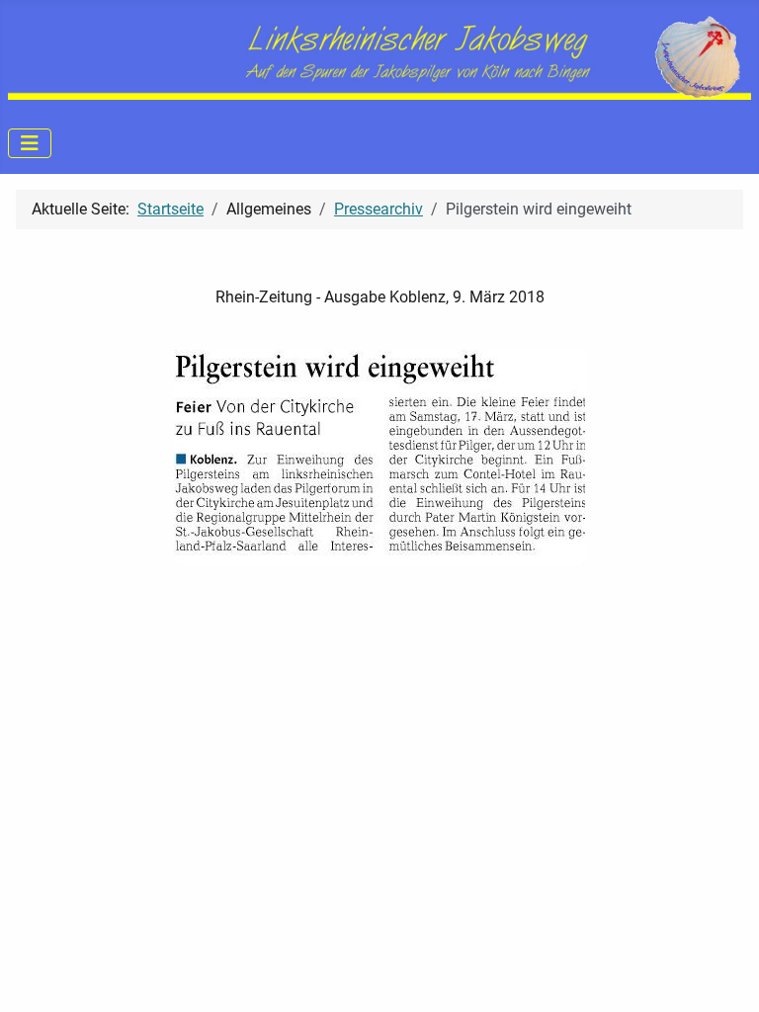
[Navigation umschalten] (29, 143)
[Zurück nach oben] (724, 975)
